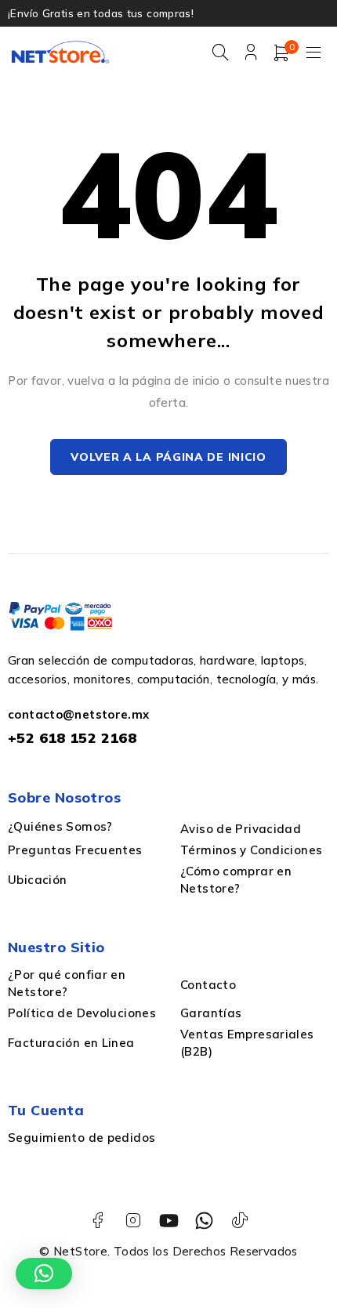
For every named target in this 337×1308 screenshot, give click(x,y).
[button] (44, 1273)
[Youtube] (169, 1220)
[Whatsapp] (204, 1220)
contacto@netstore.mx (79, 714)
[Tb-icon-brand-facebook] (97, 1220)
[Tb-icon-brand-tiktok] (239, 1220)
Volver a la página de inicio (168, 457)
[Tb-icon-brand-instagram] (133, 1220)
